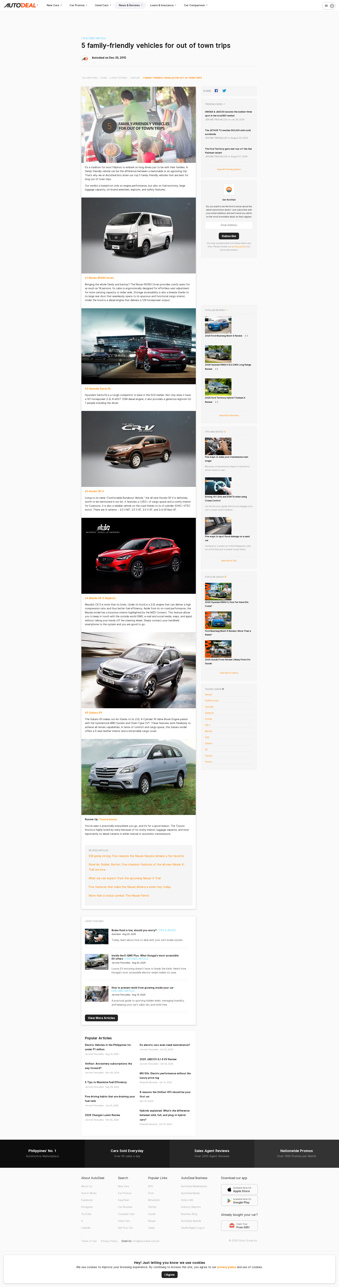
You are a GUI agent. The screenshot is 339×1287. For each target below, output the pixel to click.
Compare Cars (126, 1214)
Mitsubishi (154, 1200)
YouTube (86, 1214)
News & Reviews (129, 5)
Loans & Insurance (162, 5)
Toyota (208, 755)
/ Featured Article (93, 38)
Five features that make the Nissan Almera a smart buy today (130, 887)
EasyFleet (123, 1200)
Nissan (208, 694)
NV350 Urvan (212, 700)
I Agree (170, 1274)
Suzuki (152, 1214)
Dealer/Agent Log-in (193, 1227)
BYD (150, 1186)
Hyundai (209, 706)
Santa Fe (209, 713)
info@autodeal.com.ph (146, 1241)
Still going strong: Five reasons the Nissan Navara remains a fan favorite (136, 856)
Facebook (87, 1200)
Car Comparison (195, 5)
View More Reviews (229, 415)
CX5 (207, 737)
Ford (150, 1193)
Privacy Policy (109, 1241)
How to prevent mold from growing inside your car (143, 987)
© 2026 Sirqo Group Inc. (243, 1240)
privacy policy (226, 1267)
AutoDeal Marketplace (194, 1186)
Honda (208, 719)
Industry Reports (191, 1207)
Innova (208, 761)
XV (206, 749)
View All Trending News (229, 169)
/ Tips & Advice (166, 930)
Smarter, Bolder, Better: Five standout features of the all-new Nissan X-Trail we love (137, 867)
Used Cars (102, 5)
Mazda (208, 731)
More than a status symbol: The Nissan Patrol (119, 895)
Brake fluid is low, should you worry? (134, 930)
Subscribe (229, 236)
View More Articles (101, 1018)
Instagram (87, 1207)
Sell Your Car (125, 1227)
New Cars (53, 5)
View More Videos (229, 673)
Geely (151, 1227)
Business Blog (189, 1214)
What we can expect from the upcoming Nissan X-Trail (125, 878)
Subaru (208, 743)
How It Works (89, 1193)
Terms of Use (89, 1241)
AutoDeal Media (190, 1193)
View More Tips (229, 560)
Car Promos (77, 5)
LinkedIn (86, 1227)
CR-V (207, 725)
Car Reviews (125, 1207)
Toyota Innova (108, 819)
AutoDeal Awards (191, 1221)
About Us (86, 1186)
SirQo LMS (187, 1200)
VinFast (152, 1207)
